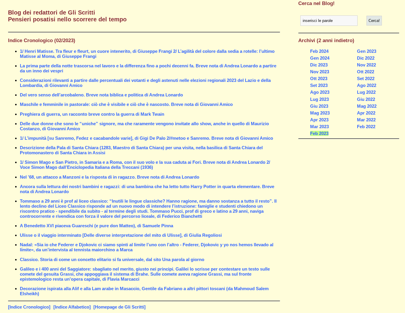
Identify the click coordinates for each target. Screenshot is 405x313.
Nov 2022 (366, 64)
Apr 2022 (366, 112)
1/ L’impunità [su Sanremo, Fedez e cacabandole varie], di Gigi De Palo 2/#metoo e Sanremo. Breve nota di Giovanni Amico (146, 138)
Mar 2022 (366, 119)
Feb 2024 (319, 51)
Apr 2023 (319, 119)
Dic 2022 (365, 58)
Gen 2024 (319, 58)
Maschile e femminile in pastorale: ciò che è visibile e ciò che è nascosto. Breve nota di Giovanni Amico (126, 104)
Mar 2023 (319, 126)
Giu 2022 (366, 99)
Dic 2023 (319, 64)
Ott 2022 (365, 71)
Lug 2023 (319, 99)
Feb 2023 (319, 133)
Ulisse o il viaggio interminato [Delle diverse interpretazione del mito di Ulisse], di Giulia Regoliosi (121, 235)
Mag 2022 (367, 106)
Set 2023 (319, 85)
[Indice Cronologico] (29, 306)
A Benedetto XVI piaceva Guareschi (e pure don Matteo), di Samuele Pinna (96, 225)
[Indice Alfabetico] (72, 306)
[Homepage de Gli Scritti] (119, 306)
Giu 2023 (319, 106)
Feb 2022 (366, 126)
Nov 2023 (319, 71)
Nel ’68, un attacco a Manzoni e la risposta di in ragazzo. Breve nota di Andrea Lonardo (109, 176)
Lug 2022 (366, 92)
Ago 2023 (319, 92)
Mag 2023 (320, 112)
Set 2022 (365, 78)
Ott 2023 (318, 78)
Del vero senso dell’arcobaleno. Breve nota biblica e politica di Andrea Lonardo (101, 94)
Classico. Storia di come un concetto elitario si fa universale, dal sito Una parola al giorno (112, 259)
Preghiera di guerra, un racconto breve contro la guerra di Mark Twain (92, 114)
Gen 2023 (366, 51)
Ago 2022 (366, 85)
